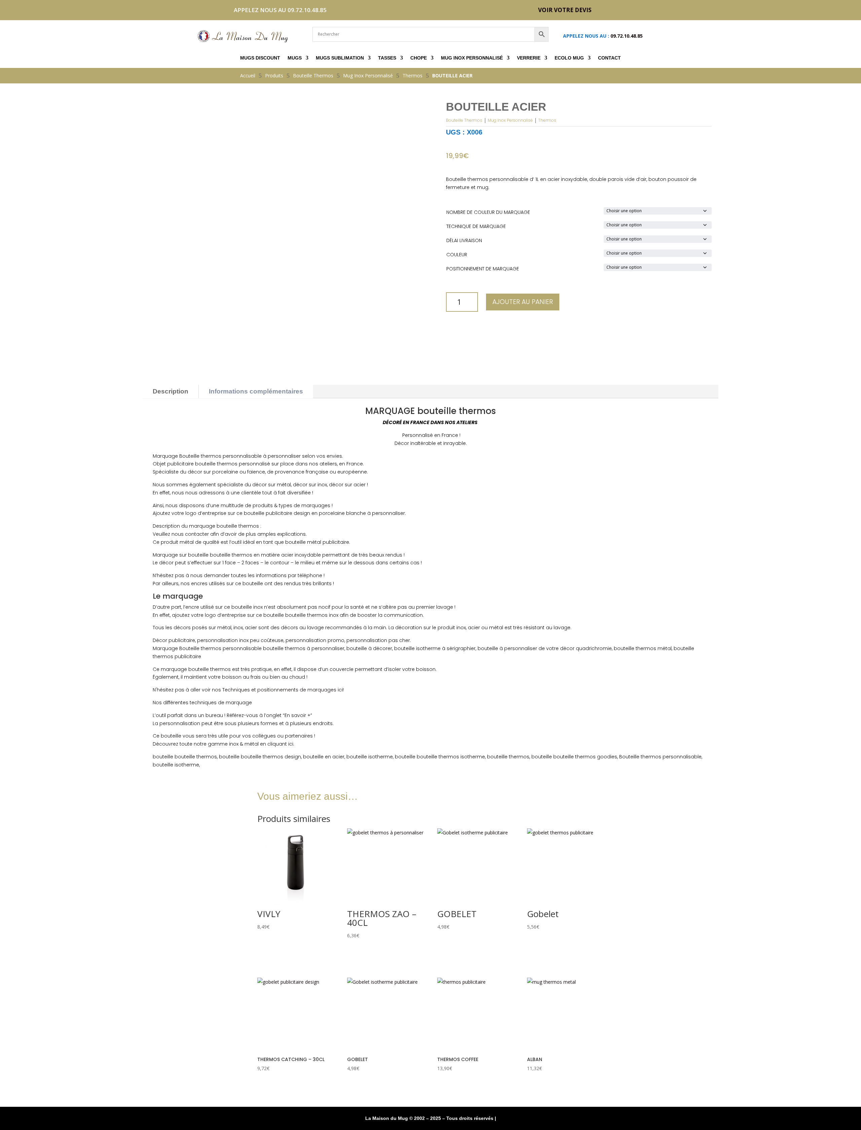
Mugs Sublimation (340, 58)
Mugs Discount (260, 58)
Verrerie (528, 58)
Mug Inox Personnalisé (472, 58)
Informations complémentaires (256, 391)
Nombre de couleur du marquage (488, 212)
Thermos (547, 120)
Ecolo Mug (569, 58)
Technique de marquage (476, 226)
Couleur (456, 254)
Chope (418, 58)
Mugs (295, 58)
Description (170, 391)
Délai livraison (464, 240)
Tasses (387, 58)
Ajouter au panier (522, 301)
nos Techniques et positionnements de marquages (274, 689)
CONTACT (609, 58)
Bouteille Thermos (464, 120)
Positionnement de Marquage (482, 268)
